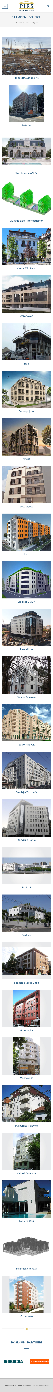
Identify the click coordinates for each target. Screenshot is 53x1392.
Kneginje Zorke (26, 839)
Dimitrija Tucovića (26, 792)
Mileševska (26, 1078)
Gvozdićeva (26, 506)
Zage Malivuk (26, 744)
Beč (26, 363)
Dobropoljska (26, 411)
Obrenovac (26, 315)
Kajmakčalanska (26, 1173)
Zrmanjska (26, 1316)
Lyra (26, 554)
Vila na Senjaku (26, 697)
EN (48, 6)
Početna (19, 23)
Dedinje (26, 935)
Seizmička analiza (26, 1268)
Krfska (26, 458)
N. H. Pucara (26, 1220)
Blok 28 (26, 887)
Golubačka (26, 1030)
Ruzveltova (26, 649)
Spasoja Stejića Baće (26, 982)
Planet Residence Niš (26, 77)
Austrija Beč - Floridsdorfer (26, 220)
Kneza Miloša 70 (26, 268)
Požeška (26, 125)
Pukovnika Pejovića (26, 1125)
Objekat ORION (26, 601)
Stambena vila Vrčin (26, 173)
